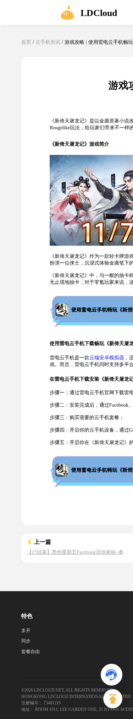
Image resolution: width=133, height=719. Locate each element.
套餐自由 (30, 651)
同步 (26, 641)
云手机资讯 (47, 42)
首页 (26, 42)
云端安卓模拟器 (106, 357)
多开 (26, 630)
